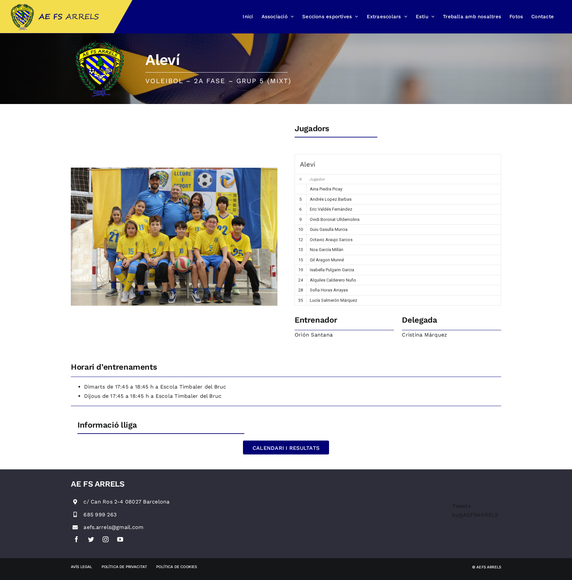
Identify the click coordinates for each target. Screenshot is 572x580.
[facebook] (76, 539)
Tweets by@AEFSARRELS (475, 510)
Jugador (317, 179)
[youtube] (120, 539)
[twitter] (91, 539)
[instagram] (105, 539)
